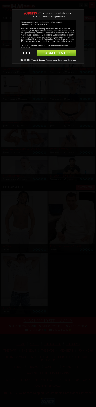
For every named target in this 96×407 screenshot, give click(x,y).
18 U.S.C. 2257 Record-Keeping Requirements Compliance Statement (48, 60)
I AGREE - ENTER (57, 53)
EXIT (26, 53)
